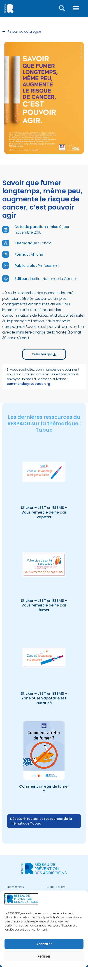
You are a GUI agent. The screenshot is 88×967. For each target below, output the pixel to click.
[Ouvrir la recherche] (61, 8)
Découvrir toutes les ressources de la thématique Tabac (41, 821)
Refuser (44, 956)
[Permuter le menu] (76, 8)
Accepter (44, 944)
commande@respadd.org (28, 383)
